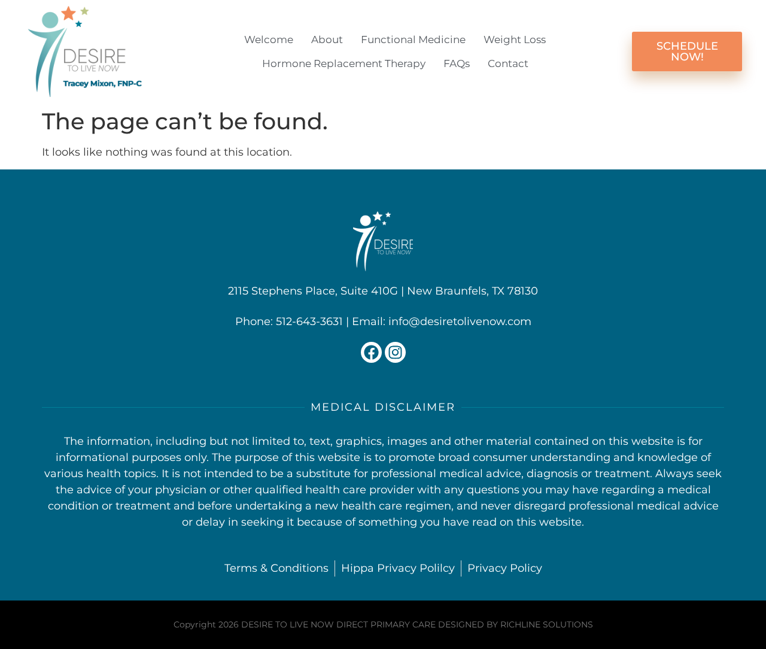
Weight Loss (515, 40)
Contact (508, 63)
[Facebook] (371, 352)
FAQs (456, 63)
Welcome (268, 40)
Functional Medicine (413, 40)
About (327, 40)
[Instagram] (395, 352)
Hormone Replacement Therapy (343, 63)
